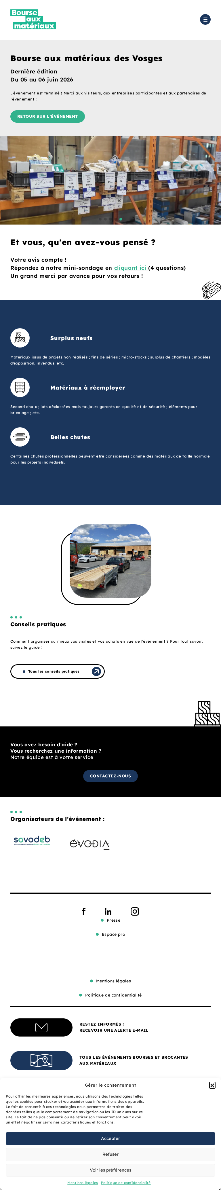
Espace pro (113, 934)
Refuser (110, 1154)
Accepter (110, 1138)
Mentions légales (82, 1182)
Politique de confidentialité (126, 1182)
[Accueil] (33, 19)
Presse (114, 920)
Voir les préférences (110, 1170)
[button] (212, 1085)
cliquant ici (131, 267)
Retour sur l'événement (47, 116)
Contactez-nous (110, 776)
